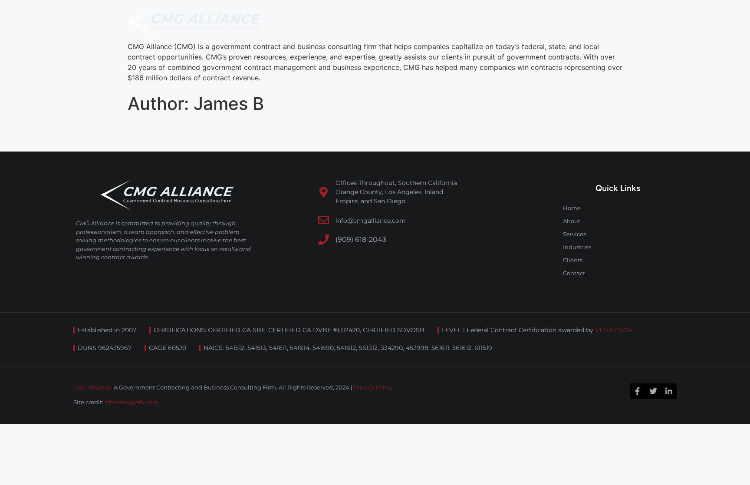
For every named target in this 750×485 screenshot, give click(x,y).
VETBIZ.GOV (614, 330)
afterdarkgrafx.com (131, 402)
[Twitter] (653, 391)
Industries (577, 247)
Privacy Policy (373, 387)
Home (572, 208)
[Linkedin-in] (669, 391)
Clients (572, 260)
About (571, 221)
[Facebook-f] (637, 391)
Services (574, 234)
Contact (574, 273)
